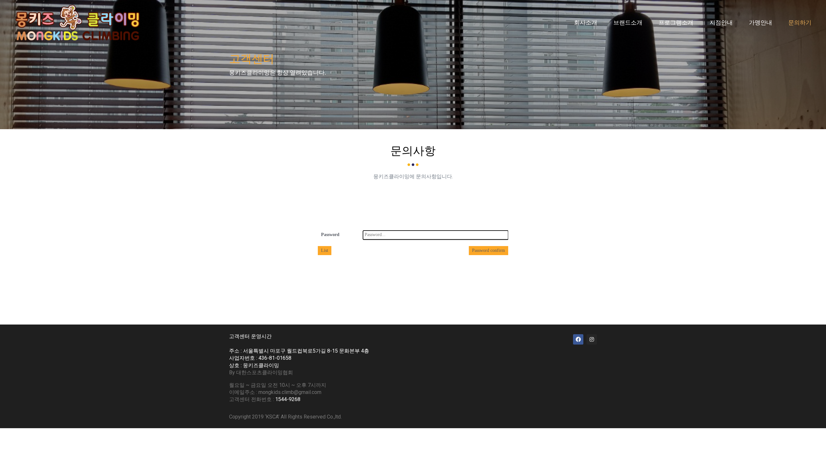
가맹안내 (760, 22)
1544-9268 (287, 399)
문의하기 (799, 22)
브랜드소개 (627, 22)
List (324, 250)
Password (330, 234)
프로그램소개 (676, 22)
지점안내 (721, 22)
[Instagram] (592, 339)
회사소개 (585, 22)
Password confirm (488, 250)
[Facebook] (578, 339)
